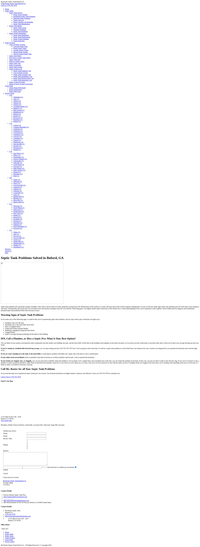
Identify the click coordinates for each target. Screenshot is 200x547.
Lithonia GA (17, 191)
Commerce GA (18, 135)
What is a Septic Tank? (16, 61)
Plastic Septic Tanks (19, 48)
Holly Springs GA (19, 170)
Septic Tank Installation (21, 35)
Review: (6, 451)
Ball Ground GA (18, 110)
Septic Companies (15, 65)
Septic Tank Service (15, 13)
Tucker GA (17, 240)
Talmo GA (16, 232)
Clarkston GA (18, 129)
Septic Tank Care (15, 63)
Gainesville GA (18, 161)
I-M (10, 178)
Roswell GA (17, 217)
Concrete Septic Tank (20, 46)
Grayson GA (17, 166)
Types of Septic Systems (17, 45)
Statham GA (17, 225)
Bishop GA (17, 114)
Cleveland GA (18, 133)
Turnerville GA (18, 241)
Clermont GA (17, 131)
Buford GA (17, 121)
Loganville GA (18, 193)
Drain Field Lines (15, 91)
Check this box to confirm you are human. (60, 467)
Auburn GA (17, 105)
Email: (5, 436)
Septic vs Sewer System (17, 82)
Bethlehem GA (18, 112)
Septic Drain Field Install (17, 88)
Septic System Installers (21, 39)
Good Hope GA (18, 165)
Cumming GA (18, 138)
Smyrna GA (17, 221)
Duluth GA (17, 150)
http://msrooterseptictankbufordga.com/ (16, 500)
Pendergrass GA (18, 211)
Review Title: (7, 438)
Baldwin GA (17, 108)
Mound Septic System (20, 52)
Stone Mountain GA (20, 226)
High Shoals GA (18, 168)
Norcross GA (17, 206)
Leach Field (9, 86)
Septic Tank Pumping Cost (22, 71)
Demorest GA (18, 148)
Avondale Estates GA (20, 106)
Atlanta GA (17, 103)
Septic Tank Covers (19, 28)
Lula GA (16, 195)
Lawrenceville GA (19, 185)
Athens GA (17, 101)
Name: (5, 433)
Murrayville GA (18, 202)
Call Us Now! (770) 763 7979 (11, 377)
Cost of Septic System (20, 73)
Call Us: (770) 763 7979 (9, 5)
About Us (8, 251)
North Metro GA (18, 208)
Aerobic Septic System (20, 50)
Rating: (5, 445)
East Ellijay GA (18, 153)
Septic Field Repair (15, 90)
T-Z (10, 230)
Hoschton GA (18, 174)
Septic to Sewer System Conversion (21, 84)
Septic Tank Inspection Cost (22, 80)
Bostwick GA (17, 118)
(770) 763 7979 (10, 514)
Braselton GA (17, 120)
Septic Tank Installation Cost (22, 76)
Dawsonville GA (19, 144)
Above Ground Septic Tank (22, 54)
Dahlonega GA (18, 142)
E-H (10, 151)
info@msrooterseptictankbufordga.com (18, 516)
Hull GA (16, 176)
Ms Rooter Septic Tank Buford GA (14, 481)
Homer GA (17, 172)
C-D (10, 123)
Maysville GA (18, 200)
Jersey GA (16, 183)
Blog (6, 253)
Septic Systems (10, 43)
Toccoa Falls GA (19, 238)
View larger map (6, 420)
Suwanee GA (17, 228)
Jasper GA (16, 180)
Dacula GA (17, 140)
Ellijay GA (17, 155)
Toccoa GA (17, 236)
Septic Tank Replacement (21, 37)
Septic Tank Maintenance (21, 24)
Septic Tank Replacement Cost (23, 78)
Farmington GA (18, 157)
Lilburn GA (17, 189)
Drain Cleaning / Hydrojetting (23, 22)
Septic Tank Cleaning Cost (22, 75)
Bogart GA (17, 116)
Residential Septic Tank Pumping (24, 16)
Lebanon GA (17, 187)
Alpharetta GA (18, 97)
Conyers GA (17, 136)
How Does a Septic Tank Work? (20, 58)
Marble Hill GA (18, 196)
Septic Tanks (9, 11)
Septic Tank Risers (15, 56)
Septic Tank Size (14, 60)
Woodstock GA (18, 247)
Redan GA (17, 215)
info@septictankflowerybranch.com (15, 497)
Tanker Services (18, 20)
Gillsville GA (17, 163)
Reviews (8, 249)
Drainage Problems (19, 30)
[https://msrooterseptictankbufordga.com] (13, 3)
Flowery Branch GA (20, 159)
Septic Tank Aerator (15, 67)
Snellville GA (17, 223)
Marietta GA (17, 198)
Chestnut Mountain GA (21, 127)
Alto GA (16, 99)
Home (7, 9)
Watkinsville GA (18, 243)
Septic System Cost (15, 69)
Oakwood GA (18, 210)
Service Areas (9, 93)
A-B (10, 95)
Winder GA (17, 245)
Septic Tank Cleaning (20, 15)
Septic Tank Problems (20, 31)
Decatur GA (17, 146)
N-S (10, 204)
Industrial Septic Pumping (21, 18)
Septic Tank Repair (15, 26)
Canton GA (17, 125)
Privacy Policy (10, 542)
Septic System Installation (17, 33)
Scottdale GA (17, 219)
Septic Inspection (19, 41)
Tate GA (16, 234)
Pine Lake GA (18, 213)
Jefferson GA (17, 181)
